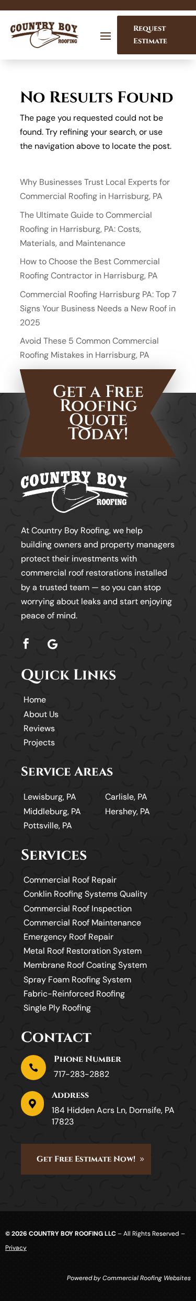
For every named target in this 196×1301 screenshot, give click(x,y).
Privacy (16, 1248)
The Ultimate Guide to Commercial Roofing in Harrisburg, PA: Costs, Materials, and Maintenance (86, 229)
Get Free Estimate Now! (86, 1159)
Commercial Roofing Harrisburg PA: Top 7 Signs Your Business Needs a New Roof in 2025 (98, 308)
